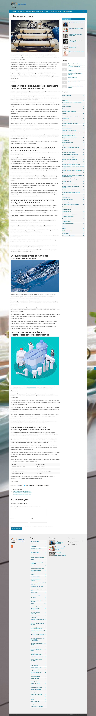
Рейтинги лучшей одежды (73, 152)
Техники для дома (73, 206)
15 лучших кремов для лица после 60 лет (76, 52)
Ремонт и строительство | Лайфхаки (73, 192)
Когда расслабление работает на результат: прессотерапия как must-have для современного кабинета (22, 492)
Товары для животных (73, 216)
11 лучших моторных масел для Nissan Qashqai (75, 35)
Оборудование (73, 140)
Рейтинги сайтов (73, 181)
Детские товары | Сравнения (73, 111)
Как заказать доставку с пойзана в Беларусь (75, 87)
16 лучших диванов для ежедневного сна (74, 46)
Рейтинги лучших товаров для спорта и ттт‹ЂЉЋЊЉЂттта (73, 176)
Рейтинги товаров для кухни (73, 183)
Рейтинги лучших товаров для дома (73, 164)
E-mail (31, 518)
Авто (73, 97)
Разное (73, 149)
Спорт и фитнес (73, 197)
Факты (73, 228)
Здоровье (73, 113)
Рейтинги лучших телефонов (73, 159)
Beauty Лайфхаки (73, 95)
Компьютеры (73, 118)
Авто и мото (73, 100)
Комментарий (14, 508)
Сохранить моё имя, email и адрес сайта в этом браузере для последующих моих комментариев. (32, 525)
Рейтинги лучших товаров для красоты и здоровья (30, 11)
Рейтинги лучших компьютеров (73, 154)
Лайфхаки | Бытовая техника (73, 130)
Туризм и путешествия (73, 223)
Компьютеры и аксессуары (73, 120)
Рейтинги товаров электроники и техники (73, 187)
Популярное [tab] (66, 19)
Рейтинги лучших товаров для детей (73, 161)
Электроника (73, 233)
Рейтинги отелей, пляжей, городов (73, 179)
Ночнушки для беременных (73, 81)
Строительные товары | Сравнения (73, 204)
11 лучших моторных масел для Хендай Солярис (75, 41)
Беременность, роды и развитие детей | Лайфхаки (73, 103)
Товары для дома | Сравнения (73, 214)
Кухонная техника (73, 128)
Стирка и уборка (73, 202)
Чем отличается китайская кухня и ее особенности (76, 69)
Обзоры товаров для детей (73, 135)
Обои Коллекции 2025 (72, 77)
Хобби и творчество (73, 230)
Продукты (73, 145)
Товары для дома (73, 211)
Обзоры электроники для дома (73, 137)
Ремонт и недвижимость (73, 190)
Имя (12, 518)
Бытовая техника (73, 106)
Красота (73, 125)
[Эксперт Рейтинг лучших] (18, 7)
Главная (14, 11)
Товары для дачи (73, 209)
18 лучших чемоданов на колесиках (76, 22)
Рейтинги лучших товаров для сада (73, 172)
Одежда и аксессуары (73, 142)
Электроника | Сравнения (73, 235)
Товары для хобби (73, 221)
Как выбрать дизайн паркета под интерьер (75, 74)
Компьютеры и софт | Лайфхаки (73, 123)
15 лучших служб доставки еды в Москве (76, 29)
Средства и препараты (55, 11)
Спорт (73, 194)
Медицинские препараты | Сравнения (73, 133)
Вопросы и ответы (67, 11)
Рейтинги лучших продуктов (73, 157)
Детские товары (73, 108)
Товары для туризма (73, 218)
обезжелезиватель (31, 387)
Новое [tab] (74, 19)
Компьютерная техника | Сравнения (73, 116)
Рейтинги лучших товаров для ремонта (73, 170)
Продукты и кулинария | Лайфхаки (73, 147)
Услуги (46, 11)
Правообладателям (14, 714)
